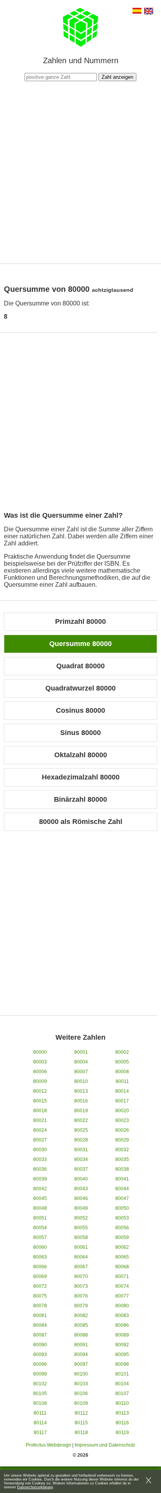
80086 (122, 1325)
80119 (122, 1432)
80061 (81, 1247)
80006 (40, 1071)
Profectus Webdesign (48, 1445)
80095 (122, 1354)
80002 (122, 1052)
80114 (40, 1423)
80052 (81, 1218)
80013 (81, 1091)
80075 (40, 1296)
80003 (40, 1062)
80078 (40, 1305)
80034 (81, 1159)
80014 (122, 1091)
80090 (40, 1344)
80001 (81, 1052)
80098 (122, 1364)
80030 (40, 1149)
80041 (122, 1179)
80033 (40, 1159)
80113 (122, 1413)
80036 (40, 1169)
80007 (81, 1071)
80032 (122, 1149)
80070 (81, 1276)
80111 (40, 1413)
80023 (122, 1120)
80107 (122, 1393)
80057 (40, 1237)
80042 (40, 1188)
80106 (81, 1393)
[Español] (136, 11)
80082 (81, 1315)
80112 (81, 1413)
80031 (81, 1149)
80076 (81, 1296)
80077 (122, 1296)
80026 (122, 1130)
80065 (122, 1257)
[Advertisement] (80, 171)
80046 (81, 1198)
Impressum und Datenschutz (105, 1445)
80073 (81, 1286)
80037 (81, 1169)
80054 (40, 1227)
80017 (122, 1101)
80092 (122, 1344)
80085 (81, 1325)
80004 (81, 1062)
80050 (122, 1208)
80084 (40, 1325)
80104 (122, 1383)
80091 (81, 1344)
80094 (81, 1354)
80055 (81, 1227)
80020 (122, 1110)
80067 (81, 1266)
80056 (122, 1227)
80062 (122, 1247)
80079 (81, 1305)
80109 (81, 1403)
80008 (122, 1071)
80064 (81, 1257)
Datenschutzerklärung (35, 1487)
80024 (40, 1130)
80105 (40, 1393)
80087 (40, 1335)
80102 (40, 1383)
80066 (40, 1266)
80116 (122, 1423)
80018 (40, 1110)
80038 (122, 1169)
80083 (122, 1315)
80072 (40, 1286)
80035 (122, 1159)
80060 (40, 1247)
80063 (40, 1257)
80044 (122, 1188)
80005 (122, 1062)
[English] (148, 12)
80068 (122, 1266)
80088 (81, 1335)
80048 (40, 1208)
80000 (40, 1052)
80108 (40, 1403)
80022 (81, 1120)
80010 (81, 1081)
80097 (81, 1364)
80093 (40, 1354)
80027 (40, 1140)
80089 (122, 1335)
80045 (40, 1198)
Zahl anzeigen (117, 77)
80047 (122, 1198)
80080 (122, 1305)
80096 (40, 1364)
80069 (40, 1276)
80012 (40, 1091)
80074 (122, 1286)
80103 (81, 1383)
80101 (122, 1374)
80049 (81, 1208)
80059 (122, 1237)
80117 (40, 1432)
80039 (40, 1179)
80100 (81, 1374)
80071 (122, 1276)
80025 (81, 1130)
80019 (81, 1110)
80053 (122, 1218)
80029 (122, 1140)
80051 (40, 1218)
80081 (40, 1315)
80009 (40, 1081)
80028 (81, 1140)
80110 (122, 1403)
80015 (40, 1101)
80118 (81, 1432)
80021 (40, 1120)
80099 (40, 1374)
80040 (81, 1179)
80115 (81, 1423)
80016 (81, 1101)
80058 (81, 1237)
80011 (122, 1081)
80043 (81, 1188)
